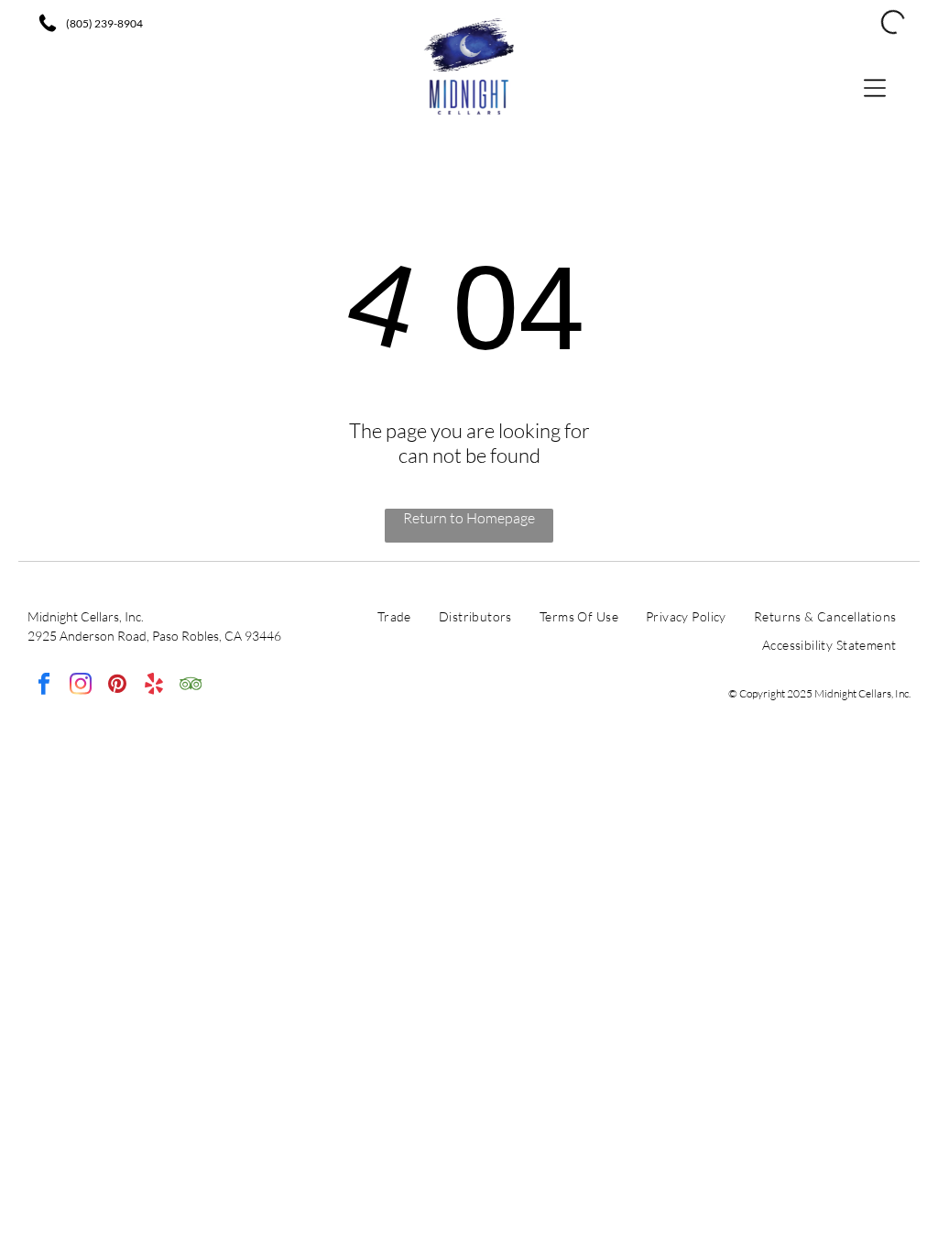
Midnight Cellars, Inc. (85, 616)
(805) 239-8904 (104, 23)
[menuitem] (394, 621)
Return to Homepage (469, 518)
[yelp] (153, 685)
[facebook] (43, 685)
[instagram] (80, 685)
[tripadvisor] (190, 685)
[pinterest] (117, 685)
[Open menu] (875, 87)
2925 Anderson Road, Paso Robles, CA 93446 (154, 635)
